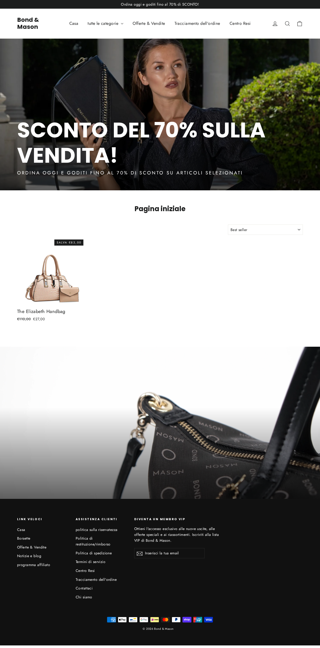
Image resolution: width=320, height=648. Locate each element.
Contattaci (84, 588)
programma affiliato (33, 564)
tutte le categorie (104, 23)
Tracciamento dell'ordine (197, 23)
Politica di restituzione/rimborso (93, 541)
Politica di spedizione (94, 553)
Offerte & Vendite (149, 23)
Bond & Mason (28, 23)
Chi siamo (84, 597)
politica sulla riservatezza (96, 529)
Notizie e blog (29, 556)
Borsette (23, 538)
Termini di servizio (90, 561)
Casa (73, 23)
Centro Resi (240, 23)
